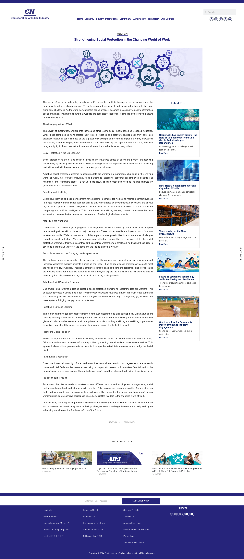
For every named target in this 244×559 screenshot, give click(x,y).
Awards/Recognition (132, 523)
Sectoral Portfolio (131, 510)
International (111, 19)
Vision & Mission (50, 516)
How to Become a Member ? (56, 523)
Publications (129, 536)
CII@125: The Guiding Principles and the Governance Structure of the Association (117, 470)
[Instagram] (216, 19)
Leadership (48, 510)
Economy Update (91, 510)
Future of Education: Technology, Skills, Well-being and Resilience (176, 278)
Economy (89, 19)
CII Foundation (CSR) (93, 536)
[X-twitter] (221, 19)
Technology (153, 19)
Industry (99, 19)
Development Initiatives (94, 523)
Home (80, 19)
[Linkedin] (225, 19)
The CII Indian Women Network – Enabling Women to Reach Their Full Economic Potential (177, 470)
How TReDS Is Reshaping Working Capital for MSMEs (177, 187)
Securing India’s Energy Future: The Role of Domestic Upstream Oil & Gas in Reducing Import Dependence (178, 139)
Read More (163, 153)
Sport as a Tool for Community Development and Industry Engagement (175, 325)
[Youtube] (230, 19)
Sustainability (139, 19)
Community (125, 19)
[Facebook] (211, 19)
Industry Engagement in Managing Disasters (64, 468)
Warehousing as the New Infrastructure (172, 232)
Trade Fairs (128, 516)
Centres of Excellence (93, 529)
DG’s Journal (167, 19)
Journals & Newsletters (134, 542)
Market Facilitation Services (136, 529)
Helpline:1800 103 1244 (53, 536)
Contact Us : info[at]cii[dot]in (56, 529)
